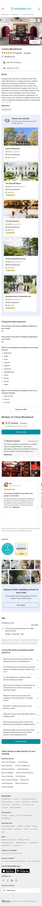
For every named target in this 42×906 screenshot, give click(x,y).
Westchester (6, 14)
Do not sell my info (28, 804)
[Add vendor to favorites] (38, 20)
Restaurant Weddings (8, 769)
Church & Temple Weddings (24, 773)
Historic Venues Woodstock (29, 643)
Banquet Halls (24, 780)
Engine (26, 829)
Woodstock (15, 14)
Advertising (34, 802)
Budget (35, 826)
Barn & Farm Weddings (9, 762)
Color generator (33, 842)
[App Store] (8, 872)
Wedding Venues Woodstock (10, 643)
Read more (5, 106)
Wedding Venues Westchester (10, 640)
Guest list (28, 826)
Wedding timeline (21, 842)
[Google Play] (23, 872)
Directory (4, 815)
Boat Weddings (20, 776)
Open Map (34, 625)
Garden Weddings (7, 783)
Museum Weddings (7, 776)
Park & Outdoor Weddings (10, 780)
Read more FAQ (21, 410)
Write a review (21, 432)
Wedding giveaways (8, 842)
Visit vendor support (34, 861)
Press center (25, 802)
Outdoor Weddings (7, 787)
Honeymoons (17, 845)
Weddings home (7, 799)
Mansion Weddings (7, 773)
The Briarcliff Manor (13, 183)
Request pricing (21, 741)
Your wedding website (8, 826)
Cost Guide (33, 829)
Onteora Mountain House (15, 259)
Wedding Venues (8, 759)
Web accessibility (15, 807)
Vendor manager (7, 829)
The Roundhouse (12, 221)
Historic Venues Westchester (29, 640)
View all (34, 42)
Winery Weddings (7, 765)
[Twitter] (7, 880)
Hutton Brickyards (12, 148)
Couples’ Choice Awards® (24, 815)
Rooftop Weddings (23, 769)
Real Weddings (6, 845)
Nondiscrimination (7, 802)
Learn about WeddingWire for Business (14, 861)
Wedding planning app (8, 840)
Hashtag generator (23, 840)
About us (16, 799)
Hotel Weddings (23, 762)
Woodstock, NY (9, 57)
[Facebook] (3, 880)
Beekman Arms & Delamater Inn (18, 296)
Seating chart (18, 829)
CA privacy (5, 807)
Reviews (11, 815)
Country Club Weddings (22, 765)
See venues (21, 605)
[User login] (39, 9)
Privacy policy (16, 804)
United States (10, 890)
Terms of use (6, 804)
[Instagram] (16, 880)
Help (3, 832)
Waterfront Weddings (21, 783)
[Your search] (3, 20)
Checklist (20, 826)
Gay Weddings (6, 818)
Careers (17, 802)
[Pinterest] (12, 880)
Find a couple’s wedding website (12, 853)
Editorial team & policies (28, 799)
